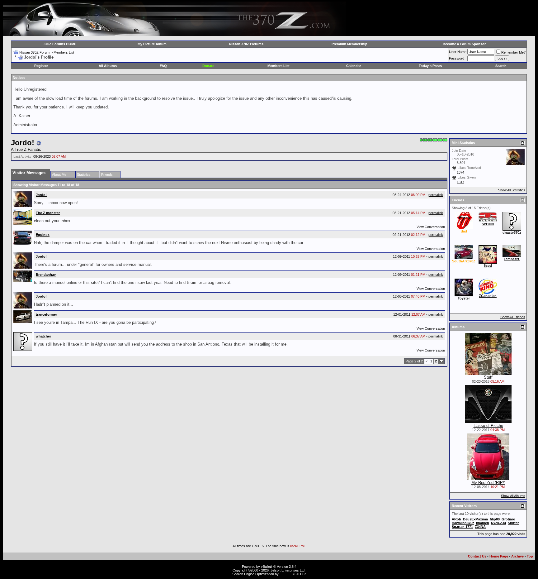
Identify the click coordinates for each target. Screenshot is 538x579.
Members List (64, 52)
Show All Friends (512, 317)
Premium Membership (349, 44)
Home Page (498, 556)
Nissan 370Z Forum (34, 52)
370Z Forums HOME (60, 44)
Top (530, 556)
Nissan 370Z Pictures (246, 44)
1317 (460, 182)
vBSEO (285, 574)
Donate (208, 66)
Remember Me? (513, 52)
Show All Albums (513, 496)
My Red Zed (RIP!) (488, 482)
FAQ (163, 66)
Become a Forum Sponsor (464, 44)
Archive (517, 556)
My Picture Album (152, 44)
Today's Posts (430, 66)
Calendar (353, 66)
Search (501, 66)
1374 (460, 172)
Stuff (488, 377)
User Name (457, 52)
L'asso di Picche (488, 425)
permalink (435, 195)
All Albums (108, 66)
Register (41, 66)
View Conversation (431, 227)
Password (456, 58)
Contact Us (477, 556)
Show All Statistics (511, 190)
